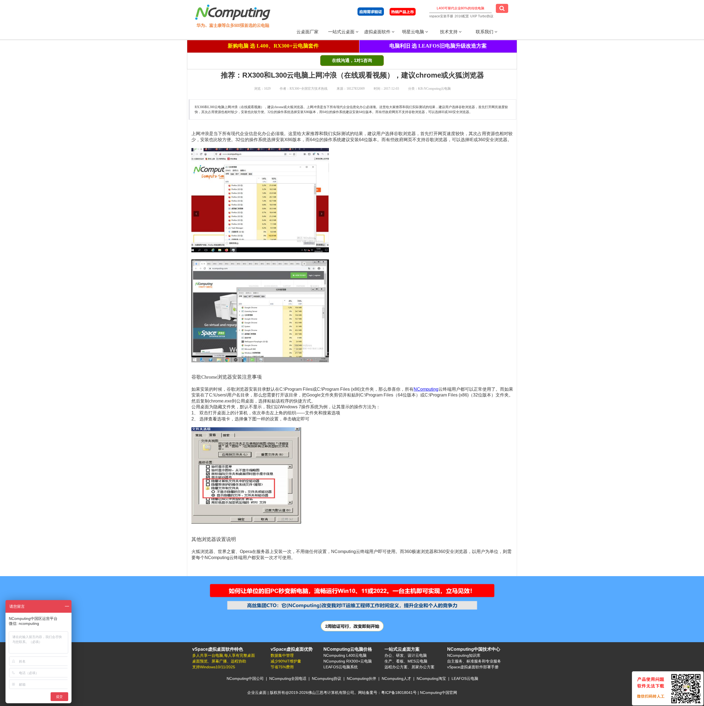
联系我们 (485, 31)
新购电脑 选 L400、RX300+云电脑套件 (273, 46)
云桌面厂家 (307, 31)
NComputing (426, 389)
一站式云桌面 (342, 31)
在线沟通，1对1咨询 (352, 60)
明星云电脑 (413, 31)
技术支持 (449, 31)
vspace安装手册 (441, 16)
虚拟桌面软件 (378, 31)
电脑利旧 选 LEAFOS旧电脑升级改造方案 (438, 46)
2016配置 (462, 16)
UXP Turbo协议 (481, 16)
